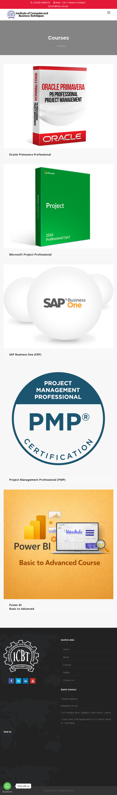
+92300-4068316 (41, 2)
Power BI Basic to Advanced (21, 607)
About (66, 657)
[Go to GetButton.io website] (7, 792)
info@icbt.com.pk (59, 6)
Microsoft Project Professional (30, 254)
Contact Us (68, 680)
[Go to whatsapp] (7, 786)
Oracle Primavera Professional (30, 154)
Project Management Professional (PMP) (37, 480)
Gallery (66, 672)
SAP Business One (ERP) (25, 354)
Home (52, 45)
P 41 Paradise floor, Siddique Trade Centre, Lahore (86, 712)
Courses (67, 664)
